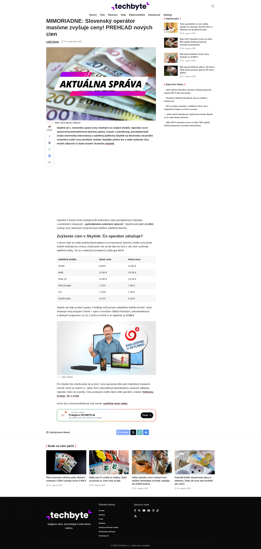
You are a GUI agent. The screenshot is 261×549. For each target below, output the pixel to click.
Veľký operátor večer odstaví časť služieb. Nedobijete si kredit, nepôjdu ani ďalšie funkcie (151, 480)
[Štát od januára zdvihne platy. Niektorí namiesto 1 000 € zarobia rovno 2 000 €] (66, 462)
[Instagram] (153, 511)
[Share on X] (49, 142)
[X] (139, 511)
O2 (68, 396)
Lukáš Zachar (52, 41)
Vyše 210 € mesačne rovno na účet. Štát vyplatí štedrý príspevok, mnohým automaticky (196, 42)
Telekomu (147, 392)
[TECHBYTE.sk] (130, 6)
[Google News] (148, 511)
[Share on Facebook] (49, 136)
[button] (212, 6)
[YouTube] (144, 511)
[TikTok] (157, 511)
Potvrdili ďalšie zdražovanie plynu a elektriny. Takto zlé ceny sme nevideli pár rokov (194, 480)
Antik (76, 396)
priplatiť (109, 143)
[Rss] (135, 516)
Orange (61, 396)
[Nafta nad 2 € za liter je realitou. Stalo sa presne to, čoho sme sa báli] (109, 462)
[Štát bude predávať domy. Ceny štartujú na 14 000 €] (171, 58)
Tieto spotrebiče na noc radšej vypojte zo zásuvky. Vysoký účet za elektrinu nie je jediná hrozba (196, 27)
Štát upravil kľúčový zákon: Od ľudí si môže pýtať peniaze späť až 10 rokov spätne (197, 70)
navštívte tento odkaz (115, 403)
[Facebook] (135, 511)
